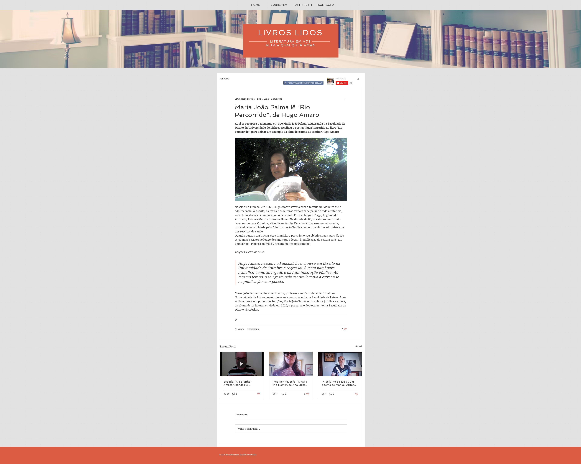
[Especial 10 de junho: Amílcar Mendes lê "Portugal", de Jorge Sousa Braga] (242, 364)
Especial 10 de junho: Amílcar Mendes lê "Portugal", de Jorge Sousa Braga (241, 383)
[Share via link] (236, 319)
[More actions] (345, 99)
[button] (358, 78)
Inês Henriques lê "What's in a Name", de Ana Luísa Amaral (290, 383)
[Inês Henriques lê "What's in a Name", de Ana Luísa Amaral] (291, 364)
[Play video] (291, 169)
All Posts (224, 78)
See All (358, 346)
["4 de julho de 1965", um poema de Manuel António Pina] (340, 364)
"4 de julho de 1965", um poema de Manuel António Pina (339, 383)
